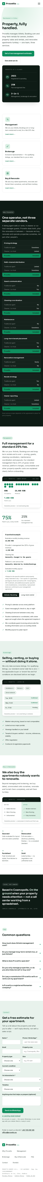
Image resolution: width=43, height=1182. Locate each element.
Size (24, 1056)
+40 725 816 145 (28, 1130)
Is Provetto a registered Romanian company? (21, 986)
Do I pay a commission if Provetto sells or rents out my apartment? (21, 977)
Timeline (5, 1085)
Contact (5, 1162)
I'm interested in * (8, 1075)
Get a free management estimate (18, 53)
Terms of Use (30, 1175)
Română (15, 1162)
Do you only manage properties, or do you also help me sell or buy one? (21, 969)
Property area (28, 1047)
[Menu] (39, 4)
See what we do (11, 61)
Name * (5, 1038)
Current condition (9, 1066)
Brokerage (6, 1157)
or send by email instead (11, 1116)
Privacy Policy (7, 1175)
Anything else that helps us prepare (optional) (19, 1094)
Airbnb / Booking (10, 595)
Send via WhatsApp (13, 1110)
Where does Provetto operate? (21, 961)
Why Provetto (7, 1151)
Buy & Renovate (20, 1157)
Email (4, 1047)
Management (21, 1151)
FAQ (32, 1157)
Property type (7, 1056)
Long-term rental (27, 595)
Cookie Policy (19, 1175)
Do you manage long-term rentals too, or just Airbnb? (21, 953)
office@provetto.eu (9, 1132)
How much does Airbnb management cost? (21, 944)
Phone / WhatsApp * (30, 1038)
